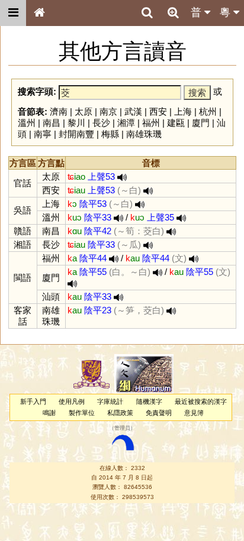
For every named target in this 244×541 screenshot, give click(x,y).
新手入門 (33, 401)
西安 (158, 111)
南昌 (51, 123)
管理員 (122, 429)
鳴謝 (49, 412)
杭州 (208, 111)
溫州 (27, 123)
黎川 (76, 123)
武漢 (133, 111)
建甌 (176, 123)
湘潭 (126, 123)
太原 (83, 111)
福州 (151, 123)
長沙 (101, 123)
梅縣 (110, 134)
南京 (108, 111)
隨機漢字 (149, 401)
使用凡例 (72, 401)
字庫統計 (110, 401)
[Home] (39, 13)
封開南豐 (76, 134)
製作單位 (82, 412)
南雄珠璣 (144, 134)
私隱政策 (120, 412)
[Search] (147, 13)
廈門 (201, 123)
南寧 (43, 134)
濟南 (59, 111)
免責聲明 (159, 412)
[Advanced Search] (173, 12)
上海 (183, 111)
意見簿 (194, 412)
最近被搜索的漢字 (201, 401)
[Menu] (13, 13)
